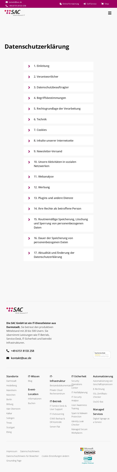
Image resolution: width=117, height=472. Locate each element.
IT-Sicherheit (78, 376)
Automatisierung (103, 376)
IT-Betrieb (56, 401)
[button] (58, 66)
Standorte (12, 376)
